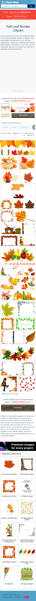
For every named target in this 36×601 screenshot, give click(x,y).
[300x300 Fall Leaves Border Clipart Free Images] (6, 296)
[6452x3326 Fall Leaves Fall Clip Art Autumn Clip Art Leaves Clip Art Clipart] (24, 296)
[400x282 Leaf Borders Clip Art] (25, 324)
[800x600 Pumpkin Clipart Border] (11, 369)
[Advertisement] (18, 71)
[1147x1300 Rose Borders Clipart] (28, 369)
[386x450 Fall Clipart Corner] (18, 271)
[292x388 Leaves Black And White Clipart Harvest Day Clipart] (18, 338)
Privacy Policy (7, 597)
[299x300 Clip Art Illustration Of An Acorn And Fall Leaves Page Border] (28, 229)
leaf (10, 394)
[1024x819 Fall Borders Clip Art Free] (5, 153)
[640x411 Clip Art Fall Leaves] (25, 217)
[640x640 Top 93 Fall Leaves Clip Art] (28, 177)
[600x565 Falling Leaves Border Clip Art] (26, 309)
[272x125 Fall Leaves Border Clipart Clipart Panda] (18, 192)
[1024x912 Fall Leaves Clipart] (27, 163)
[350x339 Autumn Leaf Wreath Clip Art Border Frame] (6, 205)
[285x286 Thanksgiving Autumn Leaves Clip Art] (27, 385)
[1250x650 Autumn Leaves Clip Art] (24, 205)
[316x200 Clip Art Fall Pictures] (11, 229)
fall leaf (5, 127)
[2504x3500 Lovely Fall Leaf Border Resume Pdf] (30, 338)
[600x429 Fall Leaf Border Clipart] (9, 241)
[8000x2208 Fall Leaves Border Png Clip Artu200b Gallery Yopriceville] (18, 145)
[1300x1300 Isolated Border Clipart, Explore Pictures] (7, 324)
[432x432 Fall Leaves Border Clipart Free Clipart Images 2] (29, 271)
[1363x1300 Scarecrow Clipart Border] (9, 385)
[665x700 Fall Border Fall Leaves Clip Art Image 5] (6, 271)
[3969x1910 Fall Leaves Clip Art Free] (18, 255)
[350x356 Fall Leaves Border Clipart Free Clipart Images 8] (28, 284)
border (14, 127)
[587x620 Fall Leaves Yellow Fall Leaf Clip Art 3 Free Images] (8, 309)
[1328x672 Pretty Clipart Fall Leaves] (18, 354)
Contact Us (18, 597)
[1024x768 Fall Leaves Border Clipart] (27, 241)
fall (7, 394)
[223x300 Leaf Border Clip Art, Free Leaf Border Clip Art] (6, 338)
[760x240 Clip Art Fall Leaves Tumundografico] (23, 153)
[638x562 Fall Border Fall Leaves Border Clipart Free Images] (9, 163)
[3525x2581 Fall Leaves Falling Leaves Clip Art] (10, 177)
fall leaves (24, 127)
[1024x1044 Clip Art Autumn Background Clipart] (7, 217)
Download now (20, 16)
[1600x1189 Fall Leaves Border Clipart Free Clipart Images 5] (10, 284)
